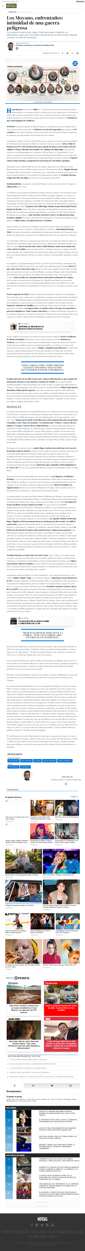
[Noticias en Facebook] (37, 1225)
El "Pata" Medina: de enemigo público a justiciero (28, 1059)
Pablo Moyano (26, 761)
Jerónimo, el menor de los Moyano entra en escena (31, 327)
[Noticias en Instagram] (32, 1225)
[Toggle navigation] (3, 5)
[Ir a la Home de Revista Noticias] (11, 6)
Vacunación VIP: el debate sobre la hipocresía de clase (34, 622)
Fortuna (34, 1232)
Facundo (37, 761)
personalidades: (14, 758)
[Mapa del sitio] (52, 1225)
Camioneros (25, 767)
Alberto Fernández (64, 761)
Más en (9, 978)
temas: (10, 764)
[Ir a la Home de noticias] (42, 1219)
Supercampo (72, 1232)
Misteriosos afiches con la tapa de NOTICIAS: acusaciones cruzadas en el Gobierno (41, 1076)
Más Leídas (11, 1108)
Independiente (13, 767)
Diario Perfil (7, 1232)
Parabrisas (61, 1232)
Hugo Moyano (14, 761)
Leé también (24, 324)
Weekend (52, 1232)
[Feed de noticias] (47, 1225)
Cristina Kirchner (49, 761)
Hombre (42, 1232)
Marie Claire (25, 1232)
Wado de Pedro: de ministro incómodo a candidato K (30, 1072)
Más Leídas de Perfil (15, 1155)
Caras (16, 1232)
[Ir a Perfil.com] (80, 1)
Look (80, 1232)
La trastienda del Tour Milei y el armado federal (28, 1068)
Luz (30, 1236)
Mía (36, 1236)
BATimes (53, 1236)
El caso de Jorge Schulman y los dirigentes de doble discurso (33, 1064)
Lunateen (44, 1236)
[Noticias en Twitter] (42, 1225)
